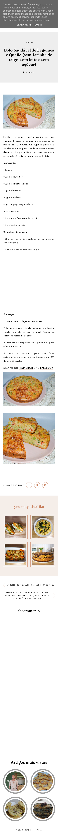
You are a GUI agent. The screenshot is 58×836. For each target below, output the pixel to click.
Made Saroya (34, 830)
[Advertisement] (29, 280)
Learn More (24, 24)
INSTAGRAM (26, 368)
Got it (38, 24)
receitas (30, 72)
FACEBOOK (46, 368)
